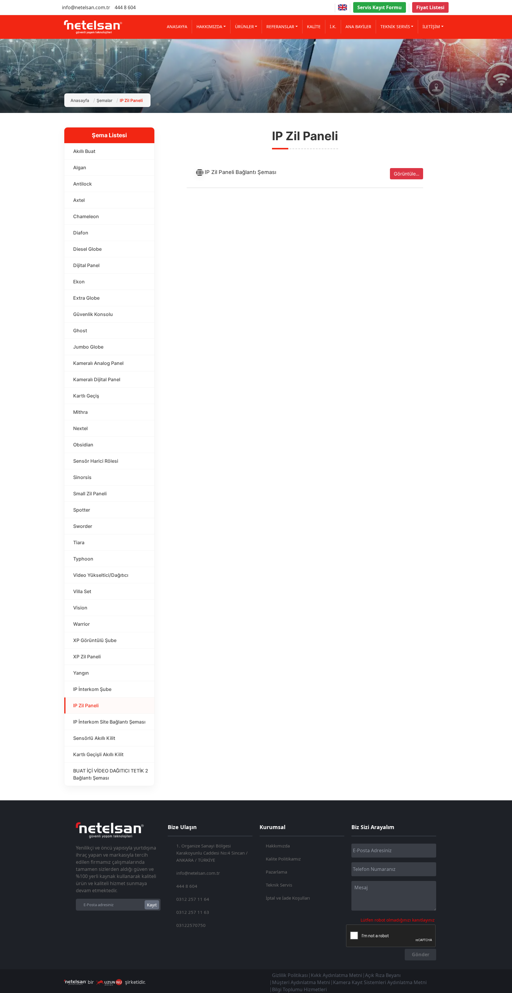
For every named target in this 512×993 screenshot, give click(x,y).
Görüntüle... (406, 174)
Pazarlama (276, 872)
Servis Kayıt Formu (379, 7)
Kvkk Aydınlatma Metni (336, 975)
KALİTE (314, 26)
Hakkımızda (278, 846)
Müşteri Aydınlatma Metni (301, 982)
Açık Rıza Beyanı (383, 975)
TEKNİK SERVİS (395, 26)
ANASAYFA (177, 26)
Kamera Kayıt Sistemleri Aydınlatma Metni (380, 982)
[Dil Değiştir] (342, 7)
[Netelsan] (93, 27)
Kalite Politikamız (283, 859)
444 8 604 (125, 7)
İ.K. (333, 26)
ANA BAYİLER (358, 26)
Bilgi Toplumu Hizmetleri (299, 989)
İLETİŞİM (431, 26)
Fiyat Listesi (430, 7)
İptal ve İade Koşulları (288, 898)
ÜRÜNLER (244, 26)
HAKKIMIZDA (209, 26)
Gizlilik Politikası (290, 975)
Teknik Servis (279, 885)
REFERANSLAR (280, 26)
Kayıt (152, 905)
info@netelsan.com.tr (86, 7)
